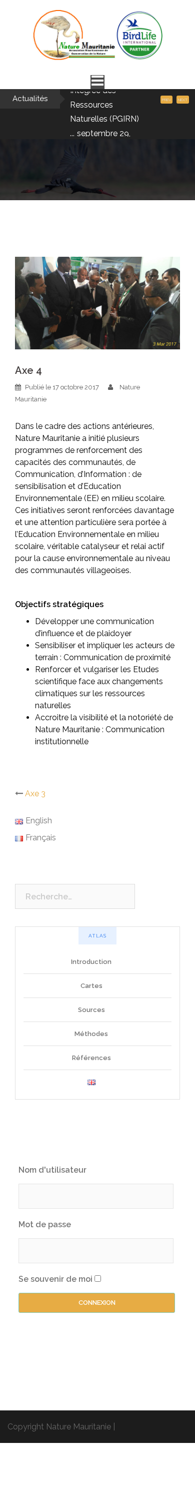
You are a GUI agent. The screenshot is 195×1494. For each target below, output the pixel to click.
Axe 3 (35, 835)
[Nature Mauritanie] (97, 38)
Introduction (91, 1004)
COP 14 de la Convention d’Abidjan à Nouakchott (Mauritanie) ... (95, 127)
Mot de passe (44, 1266)
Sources (91, 1052)
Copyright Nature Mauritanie (59, 1468)
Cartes (91, 1028)
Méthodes (91, 1076)
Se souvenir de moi (55, 1321)
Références (91, 1100)
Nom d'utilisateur (52, 1212)
